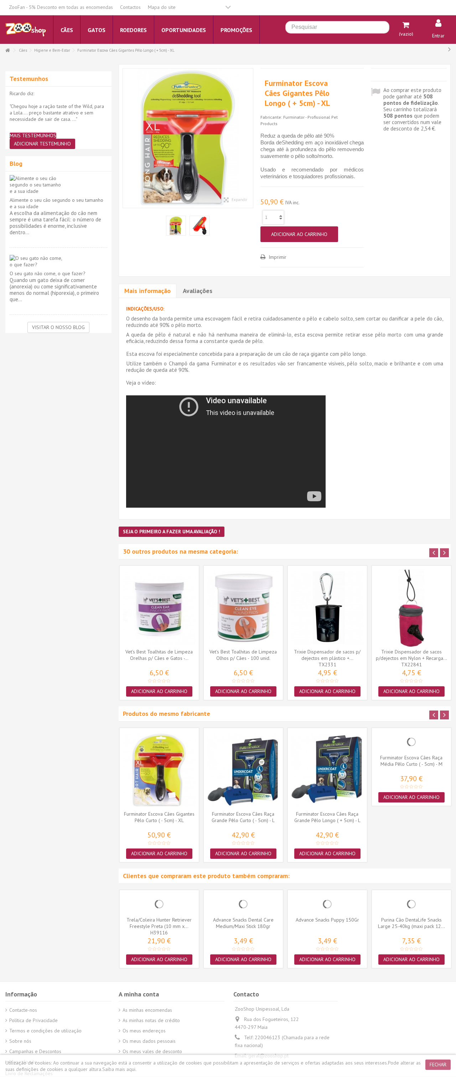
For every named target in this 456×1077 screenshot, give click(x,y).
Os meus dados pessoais (149, 1041)
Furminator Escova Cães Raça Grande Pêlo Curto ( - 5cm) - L (243, 817)
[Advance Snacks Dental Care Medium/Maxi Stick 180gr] (243, 904)
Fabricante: (271, 117)
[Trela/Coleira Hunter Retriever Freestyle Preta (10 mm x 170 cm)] (159, 904)
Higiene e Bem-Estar (52, 50)
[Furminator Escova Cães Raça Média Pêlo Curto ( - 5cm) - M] (411, 742)
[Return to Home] (7, 50)
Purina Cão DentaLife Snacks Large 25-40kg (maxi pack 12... (411, 923)
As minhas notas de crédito (151, 1020)
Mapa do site (162, 7)
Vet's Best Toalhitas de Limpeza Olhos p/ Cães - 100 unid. (243, 654)
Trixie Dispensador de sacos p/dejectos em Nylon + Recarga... (411, 654)
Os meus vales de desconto (152, 1051)
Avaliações (197, 291)
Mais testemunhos (33, 136)
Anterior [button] (126, 137)
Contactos (130, 7)
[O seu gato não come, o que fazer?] (58, 261)
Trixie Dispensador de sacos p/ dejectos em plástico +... (327, 654)
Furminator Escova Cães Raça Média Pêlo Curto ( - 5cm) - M (411, 760)
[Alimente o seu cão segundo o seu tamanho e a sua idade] (58, 184)
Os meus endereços (144, 1030)
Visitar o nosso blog (58, 327)
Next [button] (444, 552)
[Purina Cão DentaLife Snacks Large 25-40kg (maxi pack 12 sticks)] (411, 904)
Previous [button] (433, 552)
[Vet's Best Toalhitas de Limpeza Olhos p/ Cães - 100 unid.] (243, 608)
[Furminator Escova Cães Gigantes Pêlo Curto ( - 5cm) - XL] (159, 770)
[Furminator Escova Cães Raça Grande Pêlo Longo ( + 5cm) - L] (327, 770)
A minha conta (139, 994)
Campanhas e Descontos (35, 1051)
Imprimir (276, 257)
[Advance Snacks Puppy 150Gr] (327, 904)
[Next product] (449, 49)
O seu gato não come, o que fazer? (48, 273)
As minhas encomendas (147, 1010)
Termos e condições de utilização (45, 1030)
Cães (23, 50)
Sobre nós (20, 1041)
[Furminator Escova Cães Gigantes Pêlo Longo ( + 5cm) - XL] (188, 138)
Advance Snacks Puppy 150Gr (327, 920)
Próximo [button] (249, 137)
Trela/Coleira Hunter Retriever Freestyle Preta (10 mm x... (159, 923)
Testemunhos (29, 79)
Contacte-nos (23, 1010)
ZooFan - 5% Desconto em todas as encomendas (61, 7)
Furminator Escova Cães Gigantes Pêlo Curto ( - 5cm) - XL (159, 817)
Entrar (438, 35)
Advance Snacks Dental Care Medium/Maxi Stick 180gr (243, 923)
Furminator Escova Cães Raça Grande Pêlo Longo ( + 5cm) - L (327, 817)
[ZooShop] (25, 29)
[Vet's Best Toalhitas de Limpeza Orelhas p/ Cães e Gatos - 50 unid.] (159, 608)
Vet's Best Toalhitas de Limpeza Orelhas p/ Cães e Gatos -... (159, 654)
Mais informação (147, 291)
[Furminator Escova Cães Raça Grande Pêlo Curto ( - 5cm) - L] (243, 770)
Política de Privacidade (33, 1020)
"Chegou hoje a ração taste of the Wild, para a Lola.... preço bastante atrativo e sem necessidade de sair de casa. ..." (57, 112)
